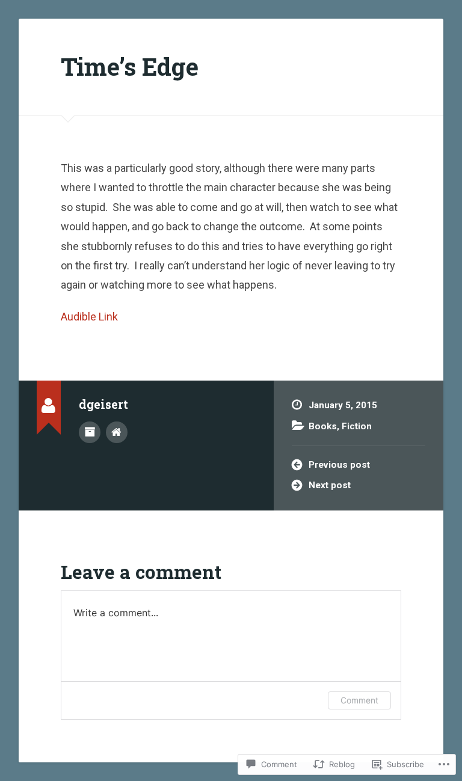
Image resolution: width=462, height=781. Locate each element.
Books (323, 426)
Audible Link (89, 316)
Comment (359, 700)
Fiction (357, 426)
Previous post (339, 464)
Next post (330, 485)
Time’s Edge (130, 66)
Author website (117, 432)
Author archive (89, 432)
